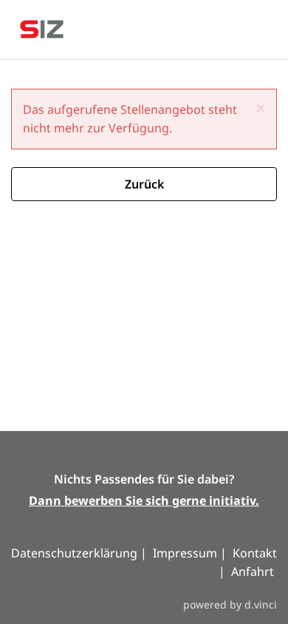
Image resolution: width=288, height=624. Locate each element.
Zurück (144, 184)
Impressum (185, 553)
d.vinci (260, 604)
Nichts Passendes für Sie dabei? (144, 479)
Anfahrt (252, 571)
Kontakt (255, 553)
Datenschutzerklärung (75, 553)
